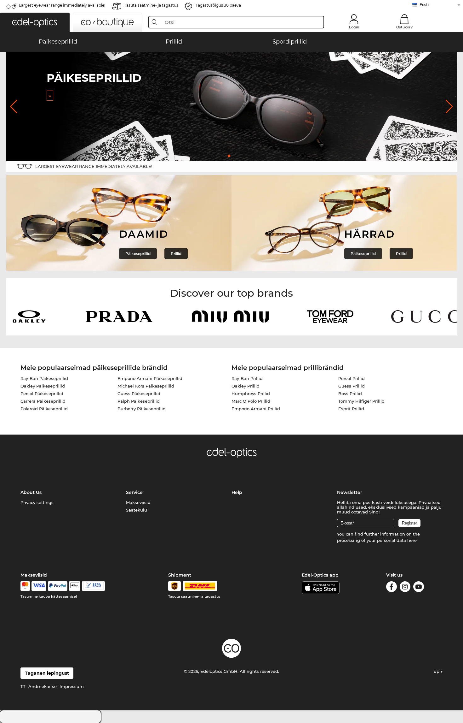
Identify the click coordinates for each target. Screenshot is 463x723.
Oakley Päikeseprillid (42, 385)
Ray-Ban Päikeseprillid (44, 378)
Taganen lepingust (47, 673)
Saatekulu (136, 510)
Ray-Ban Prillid (247, 378)
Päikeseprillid (138, 253)
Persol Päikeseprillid (41, 393)
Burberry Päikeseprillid (141, 408)
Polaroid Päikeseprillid (44, 408)
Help (237, 492)
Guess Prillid (351, 385)
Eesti (424, 4)
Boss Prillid (350, 393)
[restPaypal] (58, 586)
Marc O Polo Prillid (251, 401)
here (412, 540)
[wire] (93, 586)
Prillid (176, 253)
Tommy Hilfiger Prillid (361, 401)
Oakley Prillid (246, 385)
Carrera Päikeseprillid (43, 401)
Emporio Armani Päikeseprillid (149, 378)
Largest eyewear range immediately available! (62, 5)
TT (23, 686)
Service (134, 492)
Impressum (72, 686)
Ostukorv (404, 27)
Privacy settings (37, 502)
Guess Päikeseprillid (138, 393)
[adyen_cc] (25, 586)
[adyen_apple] (74, 586)
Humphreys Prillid (251, 393)
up (437, 671)
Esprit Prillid (351, 408)
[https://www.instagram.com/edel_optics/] (405, 587)
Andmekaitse (42, 686)
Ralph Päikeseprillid (138, 401)
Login (354, 27)
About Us (31, 492)
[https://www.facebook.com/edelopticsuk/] (391, 587)
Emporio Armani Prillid (256, 408)
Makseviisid (138, 502)
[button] (35, 22)
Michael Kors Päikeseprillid (145, 385)
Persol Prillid (351, 378)
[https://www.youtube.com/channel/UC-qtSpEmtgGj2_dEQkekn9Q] (418, 587)
